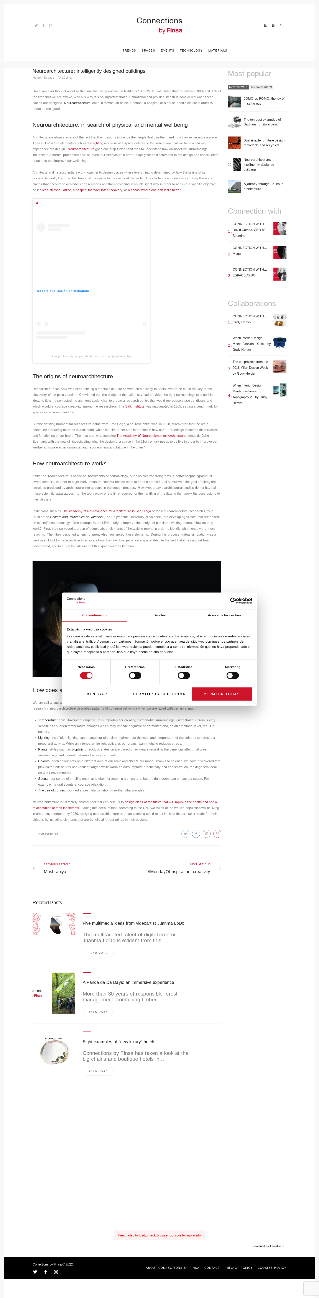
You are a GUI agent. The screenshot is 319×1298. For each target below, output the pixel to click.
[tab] (238, 87)
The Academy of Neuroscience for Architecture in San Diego (106, 511)
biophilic (78, 749)
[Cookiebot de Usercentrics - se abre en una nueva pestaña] (233, 601)
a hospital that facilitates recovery (97, 190)
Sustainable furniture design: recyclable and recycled (265, 142)
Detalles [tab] (159, 615)
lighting (98, 143)
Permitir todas (222, 694)
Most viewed (238, 87)
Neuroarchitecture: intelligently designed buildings (259, 164)
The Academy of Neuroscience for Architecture (151, 435)
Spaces (49, 77)
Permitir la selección (159, 694)
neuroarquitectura (48, 833)
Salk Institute (134, 406)
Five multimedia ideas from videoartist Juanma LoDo (133, 923)
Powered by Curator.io (268, 1246)
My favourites (261, 87)
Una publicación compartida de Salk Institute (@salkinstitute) (91, 356)
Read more (98, 953)
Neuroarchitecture (81, 149)
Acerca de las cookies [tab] (224, 615)
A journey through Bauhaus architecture (264, 186)
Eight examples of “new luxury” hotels (119, 1041)
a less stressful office (55, 190)
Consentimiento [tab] (94, 615)
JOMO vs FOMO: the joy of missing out (264, 101)
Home (37, 77)
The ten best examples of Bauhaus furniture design (262, 122)
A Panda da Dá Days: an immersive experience (128, 982)
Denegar (97, 694)
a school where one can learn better (154, 190)
